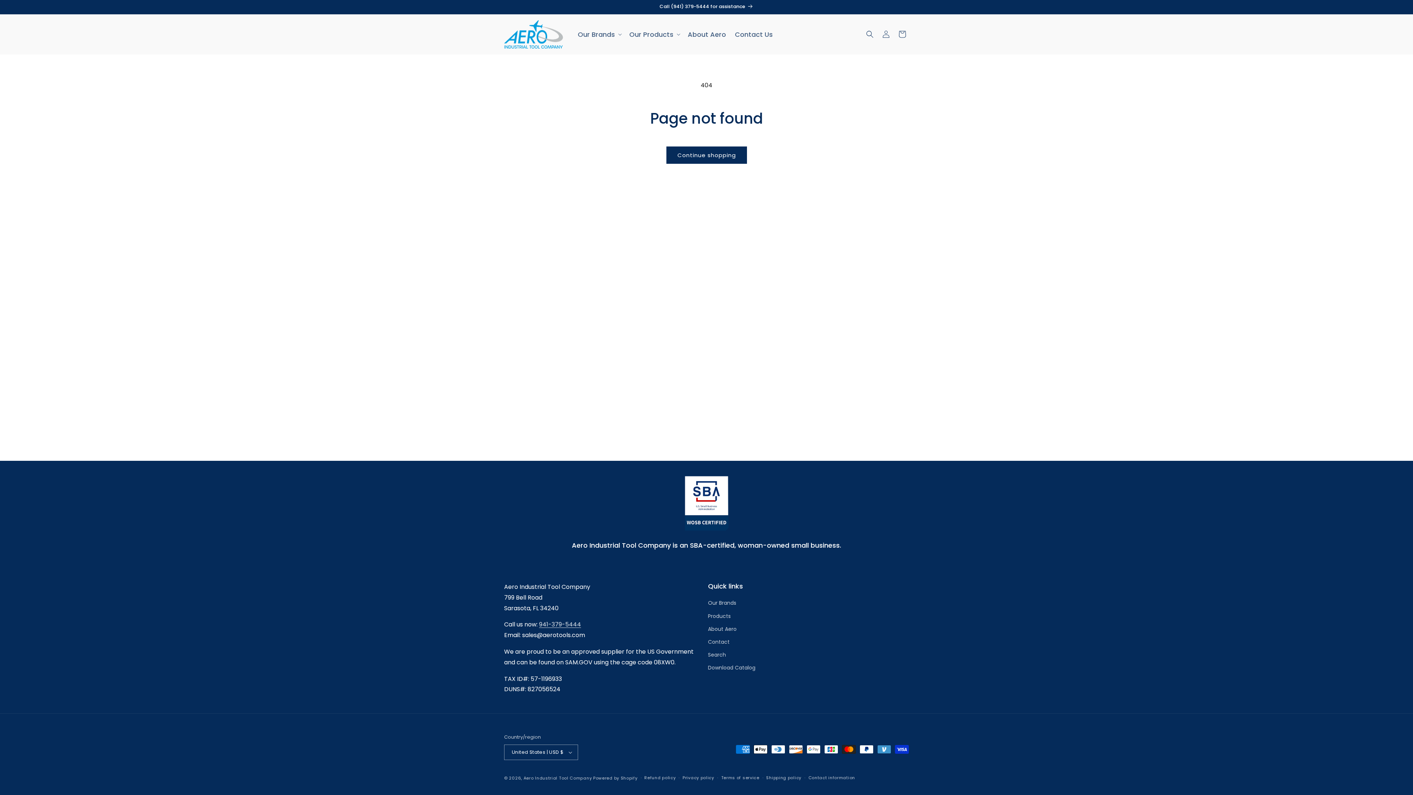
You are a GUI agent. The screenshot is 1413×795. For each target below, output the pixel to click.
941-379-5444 (560, 624)
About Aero (722, 629)
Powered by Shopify (615, 778)
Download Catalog (731, 667)
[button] (599, 34)
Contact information (831, 778)
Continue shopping (706, 155)
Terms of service (740, 778)
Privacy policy (698, 778)
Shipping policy (783, 778)
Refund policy (660, 778)
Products (719, 616)
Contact (719, 642)
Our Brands (722, 603)
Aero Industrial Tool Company (558, 778)
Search (717, 654)
